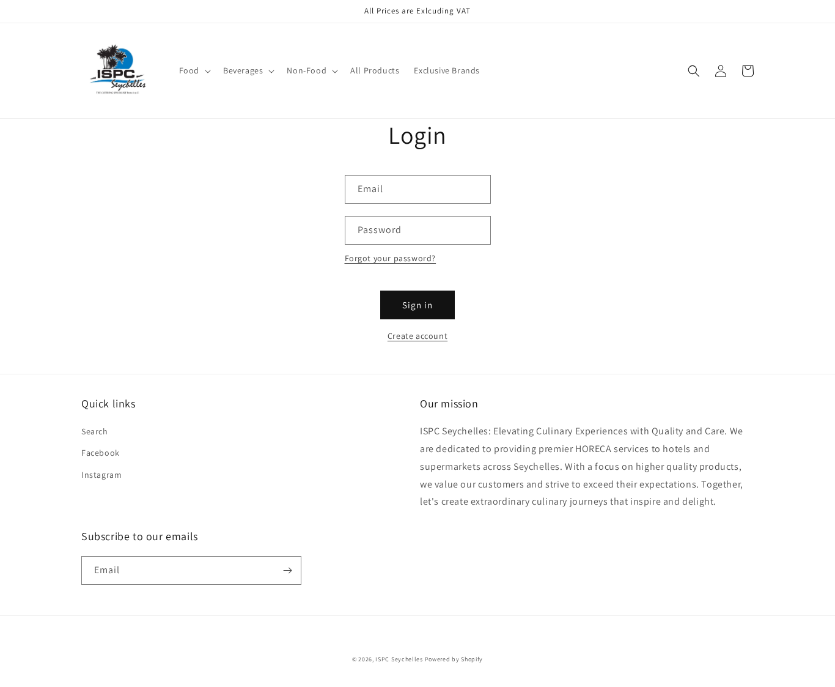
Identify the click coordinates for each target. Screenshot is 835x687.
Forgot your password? (390, 258)
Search (94, 431)
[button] (194, 70)
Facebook (100, 452)
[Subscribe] (287, 570)
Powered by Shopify (454, 659)
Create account (417, 335)
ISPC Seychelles (399, 659)
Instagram (101, 474)
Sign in (417, 305)
